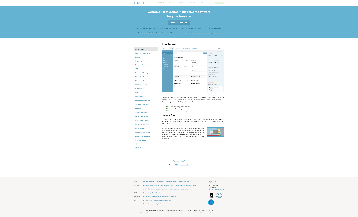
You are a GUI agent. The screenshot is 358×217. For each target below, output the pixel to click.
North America (159, 189)
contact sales (184, 165)
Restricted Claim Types (143, 132)
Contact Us (187, 185)
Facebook (156, 196)
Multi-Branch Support (143, 120)
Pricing (172, 3)
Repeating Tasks (141, 85)
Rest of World (184, 189)
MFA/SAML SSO (140, 140)
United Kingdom (148, 189)
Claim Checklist (140, 77)
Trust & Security (161, 193)
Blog (149, 193)
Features (151, 181)
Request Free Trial (179, 23)
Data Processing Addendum (162, 200)
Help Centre (153, 185)
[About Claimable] (219, 195)
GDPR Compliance (141, 148)
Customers (168, 181)
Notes (137, 93)
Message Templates (142, 65)
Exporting (138, 108)
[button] (215, 132)
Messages (138, 61)
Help (201, 3)
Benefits (145, 181)
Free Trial (219, 3)
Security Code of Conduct (161, 204)
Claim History (140, 128)
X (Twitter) (147, 196)
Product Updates (163, 185)
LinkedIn (173, 196)
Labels (137, 57)
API (136, 144)
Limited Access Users (142, 136)
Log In (209, 3)
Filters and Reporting (142, 53)
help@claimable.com (217, 189)
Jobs (153, 193)
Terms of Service (148, 200)
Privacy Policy (147, 204)
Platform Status (174, 185)
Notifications (139, 89)
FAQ (176, 165)
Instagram (164, 196)
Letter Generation (141, 116)
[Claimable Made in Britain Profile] (212, 195)
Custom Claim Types (142, 104)
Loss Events (139, 96)
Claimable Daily (140, 81)
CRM (137, 69)
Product (161, 3)
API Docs (146, 185)
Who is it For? (160, 181)
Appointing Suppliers (142, 100)
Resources (191, 3)
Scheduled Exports (141, 112)
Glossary (194, 185)
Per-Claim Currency (142, 124)
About (180, 3)
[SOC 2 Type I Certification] (211, 202)
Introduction (139, 49)
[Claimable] (140, 3)
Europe (167, 189)
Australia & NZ (174, 189)
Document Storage (142, 73)
